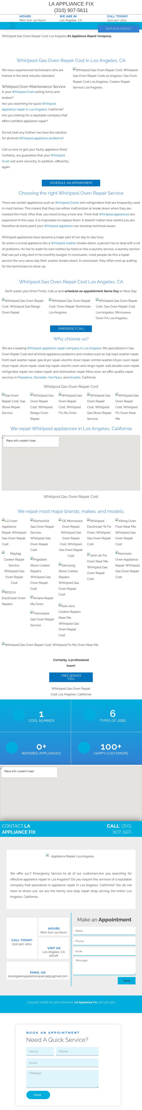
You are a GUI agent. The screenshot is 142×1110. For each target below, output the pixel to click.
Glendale (40, 377)
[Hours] (15, 18)
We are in (68, 16)
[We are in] (55, 18)
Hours (25, 16)
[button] (13, 25)
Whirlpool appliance (59, 226)
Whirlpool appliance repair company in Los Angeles (64, 348)
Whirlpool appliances (114, 214)
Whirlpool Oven (23, 92)
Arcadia (74, 377)
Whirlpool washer (64, 243)
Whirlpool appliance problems (41, 138)
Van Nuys (55, 377)
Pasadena (25, 377)
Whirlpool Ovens (67, 202)
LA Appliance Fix (86, 1002)
